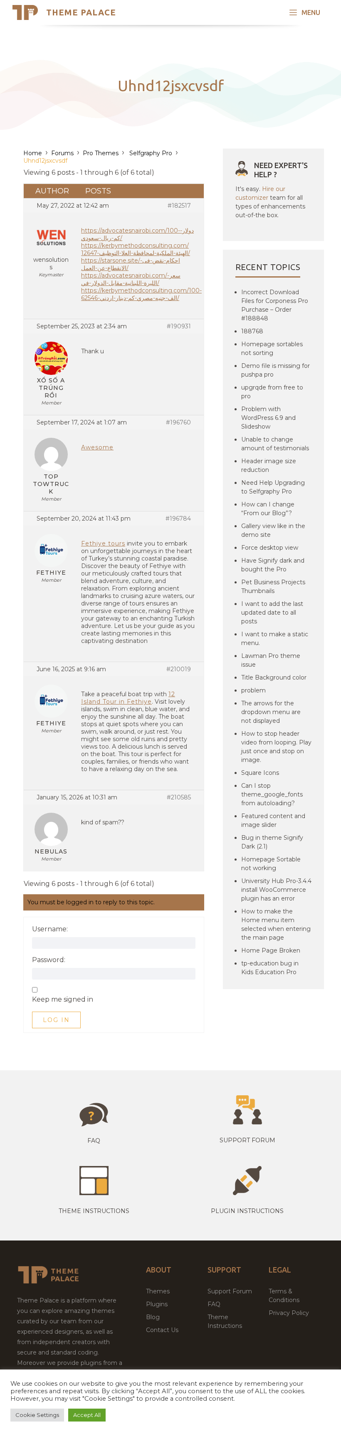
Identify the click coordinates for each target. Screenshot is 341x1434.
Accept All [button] (87, 1415)
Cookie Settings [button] (37, 1415)
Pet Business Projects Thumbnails (273, 586)
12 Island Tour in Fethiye (128, 697)
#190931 (179, 326)
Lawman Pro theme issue (270, 660)
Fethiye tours (103, 543)
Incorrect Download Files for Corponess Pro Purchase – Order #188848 (274, 305)
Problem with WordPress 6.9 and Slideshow (268, 417)
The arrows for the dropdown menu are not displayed (271, 712)
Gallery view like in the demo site (273, 530)
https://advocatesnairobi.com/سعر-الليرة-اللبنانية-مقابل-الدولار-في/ (130, 279)
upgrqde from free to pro (272, 392)
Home (32, 153)
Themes (158, 1291)
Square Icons (260, 773)
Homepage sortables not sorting (272, 348)
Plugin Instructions (247, 1211)
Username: (50, 929)
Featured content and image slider (273, 820)
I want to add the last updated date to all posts (272, 612)
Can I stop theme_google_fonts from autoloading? (272, 794)
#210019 (178, 669)
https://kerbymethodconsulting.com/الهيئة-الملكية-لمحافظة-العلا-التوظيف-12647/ (135, 249)
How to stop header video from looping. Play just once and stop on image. (276, 747)
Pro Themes (101, 153)
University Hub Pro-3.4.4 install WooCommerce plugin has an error (276, 889)
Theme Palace (81, 12)
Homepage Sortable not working (271, 864)
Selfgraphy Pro (150, 153)
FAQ (214, 1304)
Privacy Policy (289, 1313)
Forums (62, 153)
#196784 (178, 518)
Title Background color (273, 677)
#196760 (178, 422)
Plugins (157, 1304)
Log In (56, 1020)
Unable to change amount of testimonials (275, 444)
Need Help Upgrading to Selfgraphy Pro (273, 487)
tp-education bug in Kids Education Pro (270, 968)
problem (253, 690)
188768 (252, 331)
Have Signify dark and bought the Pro (272, 565)
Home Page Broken (270, 950)
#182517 (179, 205)
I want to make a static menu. (274, 638)
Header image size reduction (268, 465)
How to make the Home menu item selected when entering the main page (276, 924)
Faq (93, 1140)
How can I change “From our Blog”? (267, 509)
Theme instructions (94, 1211)
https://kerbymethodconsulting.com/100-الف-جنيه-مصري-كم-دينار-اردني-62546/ (141, 294)
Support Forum (247, 1140)
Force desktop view (269, 547)
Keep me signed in (62, 999)
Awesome (97, 447)
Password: (48, 960)
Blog (153, 1317)
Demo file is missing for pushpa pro (275, 370)
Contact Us (162, 1330)
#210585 (179, 797)
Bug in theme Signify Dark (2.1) (272, 842)
